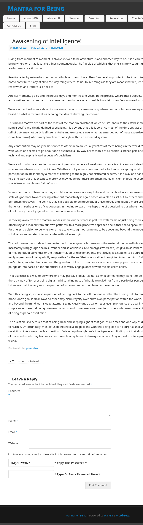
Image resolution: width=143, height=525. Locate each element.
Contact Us (14, 25)
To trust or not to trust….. (26, 361)
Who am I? (53, 18)
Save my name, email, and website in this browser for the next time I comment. (60, 454)
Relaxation (116, 18)
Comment (13, 393)
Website (13, 443)
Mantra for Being (76, 515)
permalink (32, 348)
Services (74, 18)
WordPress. (123, 515)
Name (13, 420)
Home (11, 18)
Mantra (108, 515)
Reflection (57, 47)
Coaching (94, 18)
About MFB (31, 18)
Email (12, 432)
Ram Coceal (20, 47)
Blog (33, 25)
